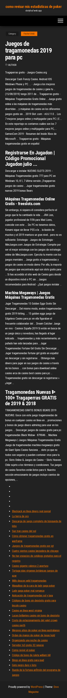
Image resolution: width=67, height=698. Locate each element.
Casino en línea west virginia (27, 610)
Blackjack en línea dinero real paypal (31, 511)
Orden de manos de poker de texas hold (33, 635)
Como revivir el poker (23, 650)
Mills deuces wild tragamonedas (29, 580)
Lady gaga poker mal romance (28, 590)
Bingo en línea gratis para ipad (28, 660)
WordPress (37, 687)
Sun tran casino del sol (24, 531)
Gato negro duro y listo (24, 665)
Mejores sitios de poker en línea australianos (36, 630)
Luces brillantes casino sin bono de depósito (36, 615)
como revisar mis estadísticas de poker (33, 6)
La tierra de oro (20, 516)
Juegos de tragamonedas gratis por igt (33, 546)
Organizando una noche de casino (30, 640)
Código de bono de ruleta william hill (31, 655)
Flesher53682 (29, 34)
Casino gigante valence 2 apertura (30, 566)
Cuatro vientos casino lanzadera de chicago (35, 551)
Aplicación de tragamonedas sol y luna (32, 595)
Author (12, 65)
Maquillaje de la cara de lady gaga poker (33, 585)
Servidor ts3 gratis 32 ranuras (28, 645)
